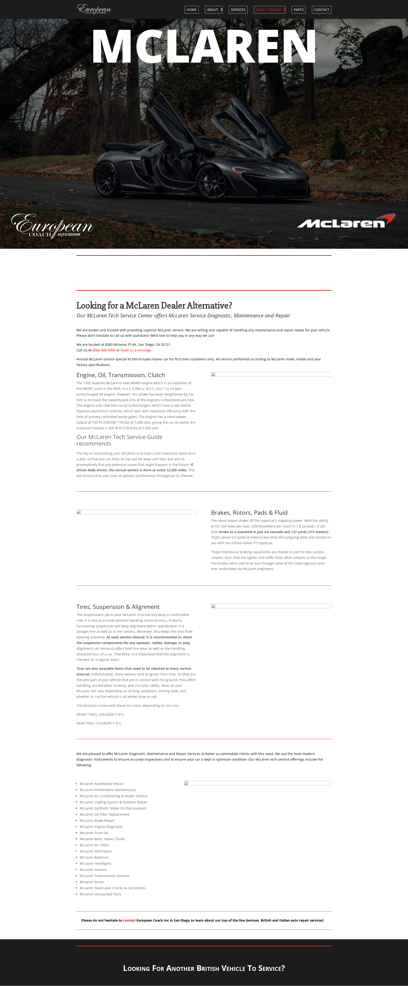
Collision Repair (244, 272)
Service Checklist (76, 272)
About (212, 9)
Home (192, 9)
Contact (321, 9)
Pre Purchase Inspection (158, 272)
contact (129, 920)
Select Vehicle (268, 9)
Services (238, 9)
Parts (299, 9)
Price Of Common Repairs (326, 272)
